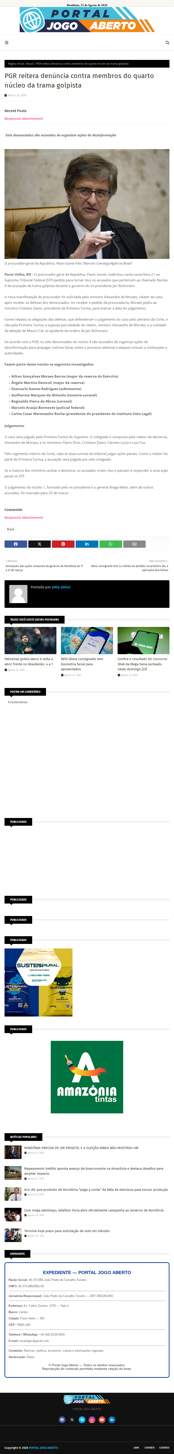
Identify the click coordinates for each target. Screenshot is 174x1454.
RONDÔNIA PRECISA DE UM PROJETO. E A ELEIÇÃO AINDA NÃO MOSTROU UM (81, 1148)
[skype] (82, 1419)
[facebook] (62, 1419)
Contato (150, 1447)
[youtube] (102, 1419)
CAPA (136, 1447)
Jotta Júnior (60, 587)
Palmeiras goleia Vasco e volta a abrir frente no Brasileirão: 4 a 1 (29, 661)
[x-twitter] (72, 1419)
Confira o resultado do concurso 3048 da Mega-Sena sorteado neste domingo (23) (142, 664)
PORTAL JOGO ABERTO (43, 1447)
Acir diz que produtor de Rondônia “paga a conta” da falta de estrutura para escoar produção (96, 1190)
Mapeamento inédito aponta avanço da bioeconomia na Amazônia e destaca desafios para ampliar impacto (93, 1171)
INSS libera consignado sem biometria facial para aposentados (82, 664)
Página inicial (16, 63)
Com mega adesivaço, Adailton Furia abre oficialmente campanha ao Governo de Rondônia (94, 1210)
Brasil (30, 63)
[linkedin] (112, 1419)
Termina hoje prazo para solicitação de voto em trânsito (67, 1231)
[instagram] (92, 1419)
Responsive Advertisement (24, 119)
